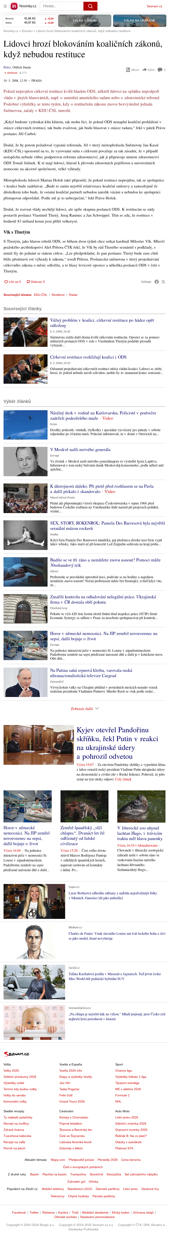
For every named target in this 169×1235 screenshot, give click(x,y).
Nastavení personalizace (97, 1217)
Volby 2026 (11, 1070)
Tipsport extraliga (127, 1083)
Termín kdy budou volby (20, 1089)
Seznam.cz (154, 6)
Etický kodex (120, 1212)
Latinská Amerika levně (75, 1142)
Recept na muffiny (16, 1123)
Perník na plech (14, 1148)
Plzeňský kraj (58, 608)
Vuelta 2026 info (70, 1070)
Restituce (58, 294)
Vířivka (93, 1181)
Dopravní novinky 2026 (131, 1129)
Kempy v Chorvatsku (73, 1117)
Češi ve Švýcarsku (72, 1136)
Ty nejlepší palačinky (18, 1117)
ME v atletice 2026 (128, 1089)
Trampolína (78, 1174)
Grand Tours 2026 (72, 1101)
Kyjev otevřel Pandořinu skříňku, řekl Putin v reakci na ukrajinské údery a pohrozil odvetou (117, 742)
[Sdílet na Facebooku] (156, 281)
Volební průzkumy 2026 (20, 1076)
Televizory (57, 1196)
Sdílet (151, 70)
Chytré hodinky (78, 1196)
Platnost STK (124, 1148)
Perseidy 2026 (108, 1159)
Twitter (34, 1212)
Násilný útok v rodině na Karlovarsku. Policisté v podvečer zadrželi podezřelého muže (103, 415)
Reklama (48, 1212)
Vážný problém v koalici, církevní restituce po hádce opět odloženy (102, 322)
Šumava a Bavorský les (75, 1129)
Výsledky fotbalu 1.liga (130, 1076)
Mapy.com (58, 1159)
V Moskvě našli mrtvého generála (80, 449)
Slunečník (96, 1174)
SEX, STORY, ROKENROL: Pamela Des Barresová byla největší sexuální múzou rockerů (107, 525)
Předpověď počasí (81, 1159)
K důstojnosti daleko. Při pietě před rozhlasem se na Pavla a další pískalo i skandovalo (102, 488)
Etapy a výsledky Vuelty (75, 1076)
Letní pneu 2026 (126, 1117)
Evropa (54, 455)
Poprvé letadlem (70, 1123)
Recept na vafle (14, 1142)
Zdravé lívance (14, 1129)
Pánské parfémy (103, 1196)
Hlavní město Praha (62, 497)
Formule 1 (122, 1095)
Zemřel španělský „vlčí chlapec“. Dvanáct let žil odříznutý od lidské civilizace (83, 835)
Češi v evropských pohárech (83, 1167)
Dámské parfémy (107, 1189)
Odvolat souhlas (65, 1217)
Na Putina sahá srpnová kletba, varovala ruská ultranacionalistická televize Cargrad (91, 672)
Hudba (54, 534)
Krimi (53, 424)
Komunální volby (15, 1101)
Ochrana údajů (143, 1212)
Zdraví (54, 571)
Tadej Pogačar (69, 1089)
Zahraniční (56, 681)
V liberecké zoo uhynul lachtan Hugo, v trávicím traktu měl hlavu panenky (140, 833)
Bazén (34, 1174)
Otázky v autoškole (128, 1142)
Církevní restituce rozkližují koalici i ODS (88, 357)
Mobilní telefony (53, 1189)
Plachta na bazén (54, 1174)
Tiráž (75, 1212)
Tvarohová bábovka (17, 1136)
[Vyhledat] (90, 6)
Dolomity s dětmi (71, 1148)
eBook (135, 70)
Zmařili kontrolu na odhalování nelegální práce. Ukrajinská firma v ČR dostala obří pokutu (103, 599)
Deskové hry (150, 1189)
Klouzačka (114, 1174)
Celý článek (123, 779)
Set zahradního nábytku (141, 1174)
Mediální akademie (95, 1212)
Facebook (19, 1212)
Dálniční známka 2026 (130, 1123)
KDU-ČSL (40, 294)
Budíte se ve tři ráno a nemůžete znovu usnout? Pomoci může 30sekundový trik (105, 562)
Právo (7, 67)
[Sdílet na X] (163, 281)
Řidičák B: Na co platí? (131, 1136)
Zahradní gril (76, 1181)
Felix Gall (65, 1095)
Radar (73, 294)
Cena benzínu (131, 1159)
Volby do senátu (15, 1095)
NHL (118, 1101)
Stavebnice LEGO (79, 1189)
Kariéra (63, 1212)
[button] (26, 332)
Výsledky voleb (14, 1083)
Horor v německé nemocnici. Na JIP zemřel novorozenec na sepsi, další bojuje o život (103, 636)
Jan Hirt (64, 1083)
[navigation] (5, 6)
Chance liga (123, 1070)
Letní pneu (130, 1189)
